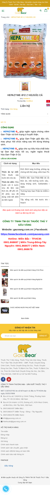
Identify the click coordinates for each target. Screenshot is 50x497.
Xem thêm (25, 318)
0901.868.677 (8, 412)
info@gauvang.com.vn (12, 418)
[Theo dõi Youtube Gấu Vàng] (9, 379)
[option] (25, 51)
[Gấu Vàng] (21, 10)
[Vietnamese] (48, 101)
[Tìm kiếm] (41, 10)
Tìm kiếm (4, 431)
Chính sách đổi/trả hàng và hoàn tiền (15, 451)
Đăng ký (43, 336)
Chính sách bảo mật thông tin (12, 454)
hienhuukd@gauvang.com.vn (14, 421)
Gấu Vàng (8, 466)
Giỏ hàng (4, 441)
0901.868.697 (8, 408)
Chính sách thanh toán (9, 444)
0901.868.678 (8, 415)
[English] (48, 105)
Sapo (30, 482)
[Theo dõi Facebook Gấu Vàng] (3, 379)
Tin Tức (5, 263)
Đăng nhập (5, 435)
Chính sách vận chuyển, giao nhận (14, 448)
